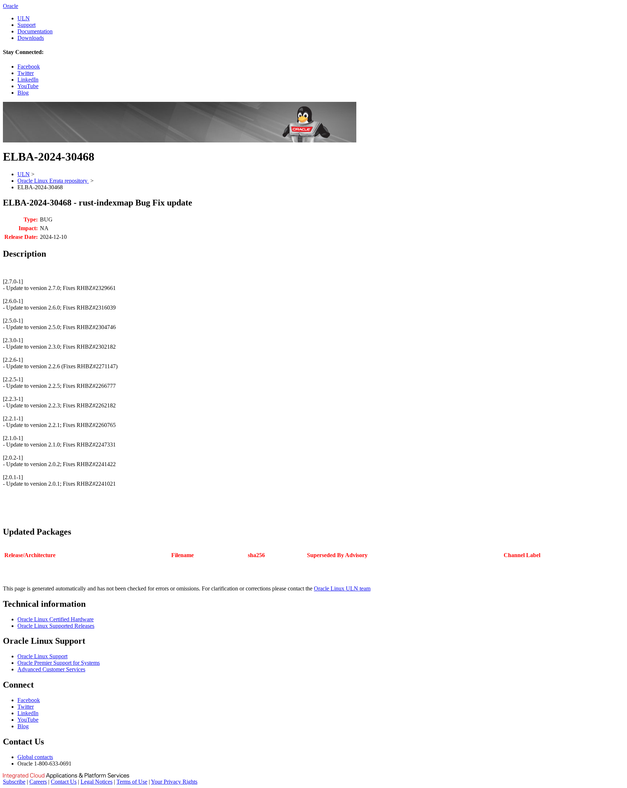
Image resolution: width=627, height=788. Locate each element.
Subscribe (14, 782)
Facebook (28, 66)
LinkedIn (27, 79)
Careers (38, 782)
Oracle (10, 6)
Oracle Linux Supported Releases (55, 626)
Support (26, 25)
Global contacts (35, 757)
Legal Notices (96, 782)
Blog (23, 93)
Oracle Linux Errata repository (53, 181)
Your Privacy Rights (174, 782)
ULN (23, 18)
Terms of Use (131, 782)
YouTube (27, 86)
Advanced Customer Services (51, 669)
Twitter (25, 73)
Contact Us (64, 782)
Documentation (35, 31)
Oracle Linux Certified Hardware (55, 619)
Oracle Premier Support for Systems (58, 663)
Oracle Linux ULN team (342, 588)
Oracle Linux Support (42, 656)
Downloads (30, 38)
